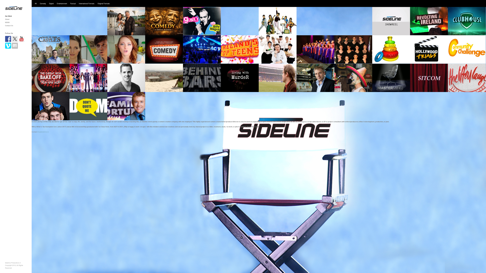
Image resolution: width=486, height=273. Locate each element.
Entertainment (62, 3)
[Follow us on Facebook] (8, 39)
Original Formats (104, 3)
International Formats (86, 3)
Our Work (8, 16)
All (36, 3)
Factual (73, 3)
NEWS (7, 22)
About (7, 19)
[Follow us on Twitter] (15, 39)
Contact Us (9, 26)
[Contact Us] (15, 46)
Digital (51, 3)
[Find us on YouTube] (21, 39)
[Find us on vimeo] (8, 46)
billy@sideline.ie (43, 132)
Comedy (43, 3)
